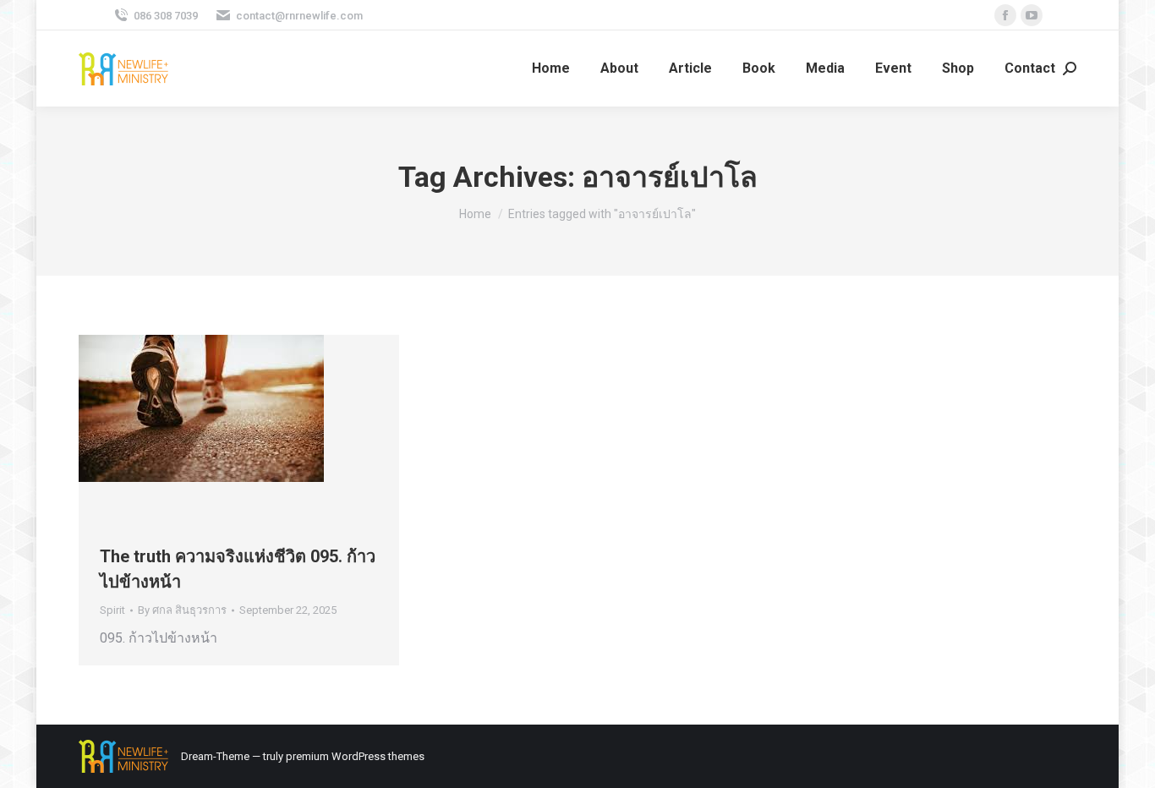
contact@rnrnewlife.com (299, 15)
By (182, 610)
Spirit (112, 610)
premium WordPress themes (355, 756)
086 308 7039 (166, 15)
